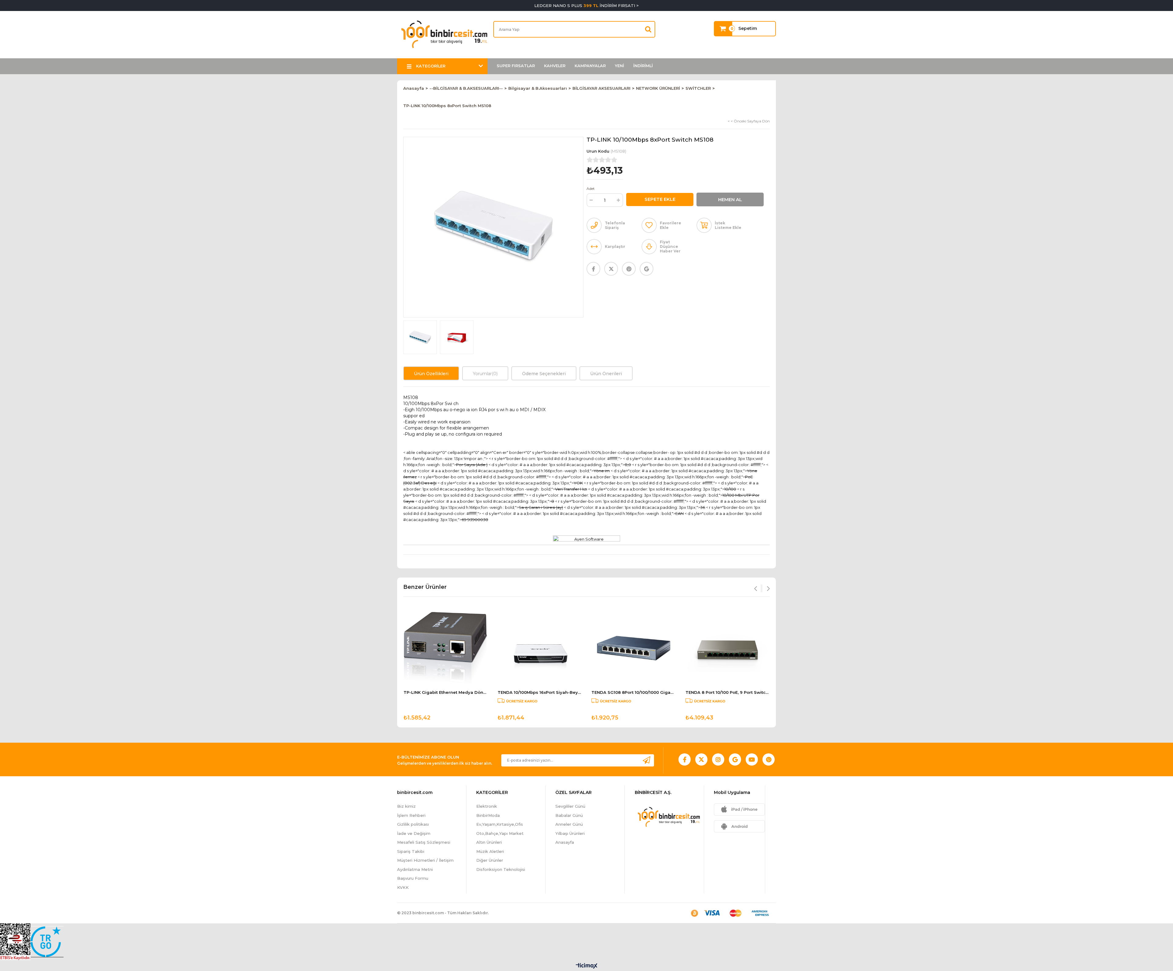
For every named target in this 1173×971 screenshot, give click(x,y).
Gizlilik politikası (413, 824)
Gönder (646, 760)
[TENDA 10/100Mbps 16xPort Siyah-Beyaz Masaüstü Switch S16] (540, 648)
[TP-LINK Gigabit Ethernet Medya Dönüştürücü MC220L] (446, 648)
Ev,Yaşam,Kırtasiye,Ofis (499, 824)
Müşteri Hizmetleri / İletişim (425, 860)
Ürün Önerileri (606, 373)
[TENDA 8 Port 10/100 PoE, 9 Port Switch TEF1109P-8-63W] (727, 648)
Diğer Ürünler (489, 860)
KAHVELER (554, 65)
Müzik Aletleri (490, 851)
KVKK (403, 887)
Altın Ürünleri (489, 842)
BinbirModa (488, 815)
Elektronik (486, 806)
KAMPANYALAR (590, 65)
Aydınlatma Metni (415, 869)
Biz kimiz (406, 806)
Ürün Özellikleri (431, 373)
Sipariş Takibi (410, 851)
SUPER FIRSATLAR (516, 65)
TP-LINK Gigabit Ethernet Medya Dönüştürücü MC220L (446, 692)
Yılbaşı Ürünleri (570, 833)
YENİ (619, 65)
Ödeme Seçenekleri (544, 373)
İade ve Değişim (413, 833)
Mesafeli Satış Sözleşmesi (423, 842)
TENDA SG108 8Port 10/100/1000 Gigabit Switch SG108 (633, 692)
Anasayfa (564, 842)
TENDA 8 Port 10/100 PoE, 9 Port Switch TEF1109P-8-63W (727, 692)
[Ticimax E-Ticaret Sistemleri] (586, 966)
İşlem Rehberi (411, 815)
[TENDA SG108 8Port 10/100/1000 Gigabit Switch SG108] (633, 648)
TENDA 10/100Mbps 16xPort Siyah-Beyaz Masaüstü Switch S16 (540, 692)
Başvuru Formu (412, 878)
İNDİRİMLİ (643, 65)
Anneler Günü (569, 824)
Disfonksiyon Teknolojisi (500, 869)
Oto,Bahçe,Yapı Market (500, 833)
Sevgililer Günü (570, 806)
